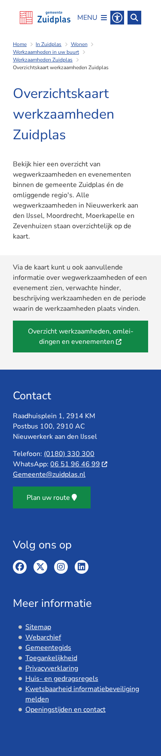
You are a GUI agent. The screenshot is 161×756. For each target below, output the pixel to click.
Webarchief (43, 637)
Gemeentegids (48, 647)
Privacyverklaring (51, 668)
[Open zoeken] (134, 17)
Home (20, 44)
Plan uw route (48, 497)
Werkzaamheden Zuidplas (43, 59)
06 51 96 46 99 (75, 464)
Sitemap (38, 627)
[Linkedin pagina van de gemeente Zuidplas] (81, 567)
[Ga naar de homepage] (45, 17)
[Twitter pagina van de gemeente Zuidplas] (40, 567)
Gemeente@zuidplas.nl (49, 474)
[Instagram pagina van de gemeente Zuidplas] (61, 567)
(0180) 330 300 (69, 454)
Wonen (79, 44)
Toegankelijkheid (51, 658)
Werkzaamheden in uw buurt (46, 52)
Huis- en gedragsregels (61, 678)
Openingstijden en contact (65, 709)
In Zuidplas (48, 44)
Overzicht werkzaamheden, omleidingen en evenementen (81, 336)
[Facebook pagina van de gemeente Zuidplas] (20, 567)
